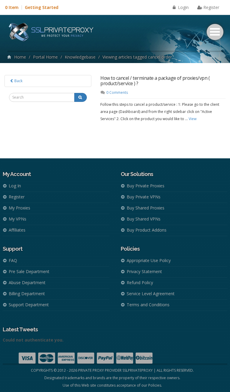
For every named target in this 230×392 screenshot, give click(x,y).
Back (17, 80)
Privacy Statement (144, 271)
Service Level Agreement (151, 293)
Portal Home (45, 57)
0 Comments (117, 92)
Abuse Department (27, 282)
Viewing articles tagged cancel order (137, 57)
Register (211, 7)
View (192, 118)
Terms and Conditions (148, 304)
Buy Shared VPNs (144, 219)
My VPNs (17, 219)
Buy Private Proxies (145, 186)
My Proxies (19, 208)
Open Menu (215, 32)
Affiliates (17, 230)
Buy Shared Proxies (145, 208)
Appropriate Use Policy (149, 260)
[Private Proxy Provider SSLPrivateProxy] (53, 33)
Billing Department (27, 293)
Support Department (29, 304)
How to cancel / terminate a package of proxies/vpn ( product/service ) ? (155, 81)
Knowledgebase (80, 57)
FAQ (13, 260)
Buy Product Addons (147, 230)
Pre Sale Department (29, 271)
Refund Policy (140, 282)
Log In (15, 186)
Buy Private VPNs (144, 197)
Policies (154, 385)
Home (20, 57)
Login (183, 7)
